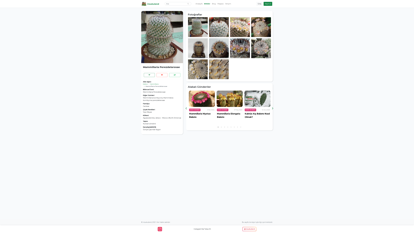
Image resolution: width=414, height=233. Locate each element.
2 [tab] (221, 127)
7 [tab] (237, 127)
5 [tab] (231, 127)
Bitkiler (207, 4)
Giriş (259, 4)
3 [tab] (224, 127)
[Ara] (188, 3)
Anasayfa (199, 4)
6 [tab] (234, 127)
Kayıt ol (268, 4)
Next (273, 105)
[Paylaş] (174, 75)
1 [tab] (218, 127)
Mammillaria (154, 84)
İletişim (228, 4)
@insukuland (249, 229)
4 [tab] (228, 127)
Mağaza (220, 4)
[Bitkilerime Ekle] (149, 75)
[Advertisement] (162, 151)
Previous (186, 105)
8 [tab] (241, 127)
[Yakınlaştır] (198, 27)
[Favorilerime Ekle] (162, 75)
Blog (214, 4)
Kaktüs (145, 84)
